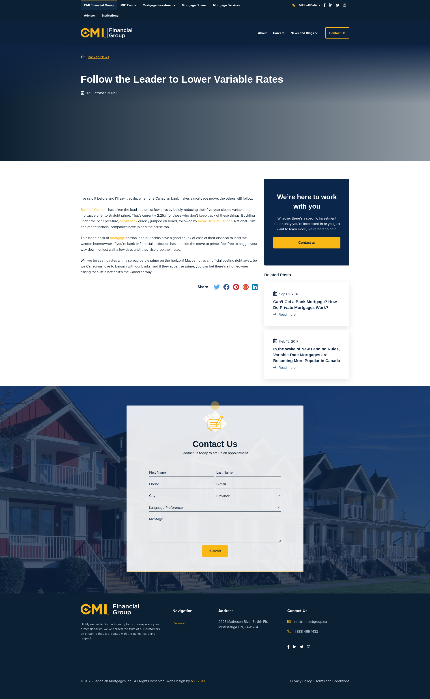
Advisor (89, 15)
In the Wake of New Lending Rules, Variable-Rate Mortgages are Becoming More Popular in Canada (306, 355)
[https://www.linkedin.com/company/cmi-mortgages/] (330, 5)
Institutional (110, 15)
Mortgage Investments (159, 5)
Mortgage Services (226, 5)
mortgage (117, 237)
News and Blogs (302, 33)
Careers (278, 33)
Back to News (98, 56)
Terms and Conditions (332, 680)
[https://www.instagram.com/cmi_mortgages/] (344, 5)
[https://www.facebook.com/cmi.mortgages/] (324, 5)
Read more (287, 314)
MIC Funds (128, 5)
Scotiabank (128, 220)
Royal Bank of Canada (215, 220)
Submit (215, 550)
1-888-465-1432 (309, 5)
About (262, 33)
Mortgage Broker (194, 5)
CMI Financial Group (99, 5)
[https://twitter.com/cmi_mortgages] (338, 5)
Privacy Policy (301, 680)
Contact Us (337, 33)
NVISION (198, 680)
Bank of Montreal (94, 209)
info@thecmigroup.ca (310, 621)
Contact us (307, 242)
